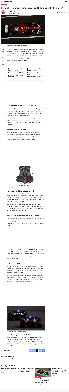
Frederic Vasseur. (26, 115)
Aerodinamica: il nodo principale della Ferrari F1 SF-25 (15, 69)
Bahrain (15, 49)
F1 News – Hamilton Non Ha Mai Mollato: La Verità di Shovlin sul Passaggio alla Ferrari (25, 370)
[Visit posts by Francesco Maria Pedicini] (3, 12)
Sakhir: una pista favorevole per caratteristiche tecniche (34, 69)
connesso (9, 358)
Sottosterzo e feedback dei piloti (17, 72)
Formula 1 (16, 51)
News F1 (8, 1)
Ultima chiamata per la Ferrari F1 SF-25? (34, 77)
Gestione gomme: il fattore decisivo (33, 73)
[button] (2, 1)
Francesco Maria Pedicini (11, 11)
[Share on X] (57, 12)
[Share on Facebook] (55, 12)
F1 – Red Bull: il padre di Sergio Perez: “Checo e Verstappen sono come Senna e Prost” (42, 380)
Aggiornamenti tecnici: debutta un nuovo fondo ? (16, 76)
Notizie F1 (4, 4)
